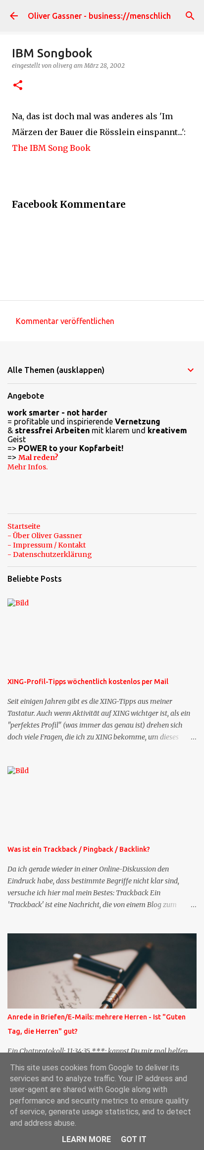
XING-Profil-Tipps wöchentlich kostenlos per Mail (87, 682)
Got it (134, 1139)
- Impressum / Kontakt (46, 545)
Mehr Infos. (27, 466)
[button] (18, 85)
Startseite (23, 526)
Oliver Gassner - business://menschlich (99, 15)
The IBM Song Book (51, 148)
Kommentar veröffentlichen (65, 321)
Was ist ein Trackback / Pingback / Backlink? (78, 849)
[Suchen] (190, 16)
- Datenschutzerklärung (49, 554)
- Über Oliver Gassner (44, 535)
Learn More (86, 1139)
